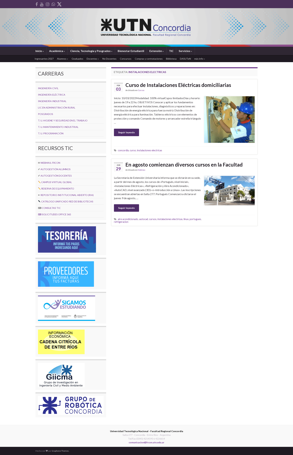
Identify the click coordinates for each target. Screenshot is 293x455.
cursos (153, 219)
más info (199, 58)
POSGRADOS (45, 114)
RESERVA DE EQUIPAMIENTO (57, 188)
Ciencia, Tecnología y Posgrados (90, 50)
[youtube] (42, 3)
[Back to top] (285, 447)
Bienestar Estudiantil (131, 50)
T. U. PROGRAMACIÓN (50, 133)
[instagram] (47, 3)
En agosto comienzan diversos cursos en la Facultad (184, 164)
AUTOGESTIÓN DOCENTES (56, 175)
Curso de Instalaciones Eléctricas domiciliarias (178, 85)
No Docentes (109, 58)
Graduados (77, 58)
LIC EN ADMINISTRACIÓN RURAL (56, 107)
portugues (195, 219)
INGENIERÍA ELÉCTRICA (51, 94)
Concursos (125, 58)
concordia (123, 150)
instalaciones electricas (149, 150)
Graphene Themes (60, 451)
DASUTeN (185, 58)
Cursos (141, 90)
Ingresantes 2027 (44, 58)
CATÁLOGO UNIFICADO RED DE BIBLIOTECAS (67, 201)
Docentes (92, 58)
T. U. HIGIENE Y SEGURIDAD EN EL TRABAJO (62, 120)
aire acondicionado (128, 219)
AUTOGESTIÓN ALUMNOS (56, 169)
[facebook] (36, 3)
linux (186, 219)
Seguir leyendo (126, 132)
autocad (143, 219)
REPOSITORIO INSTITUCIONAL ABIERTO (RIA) (67, 195)
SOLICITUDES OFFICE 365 (56, 214)
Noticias (141, 170)
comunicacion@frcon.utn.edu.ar (146, 442)
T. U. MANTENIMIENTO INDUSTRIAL (58, 126)
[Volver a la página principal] (146, 27)
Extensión (155, 50)
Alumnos (62, 58)
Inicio (39, 50)
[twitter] (59, 3)
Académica (56, 50)
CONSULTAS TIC (51, 207)
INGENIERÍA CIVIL (48, 88)
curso (133, 150)
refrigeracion (121, 221)
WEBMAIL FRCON (50, 162)
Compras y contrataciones (149, 58)
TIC (171, 50)
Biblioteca (171, 58)
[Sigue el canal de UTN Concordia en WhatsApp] (53, 3)
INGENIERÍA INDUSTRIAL (52, 101)
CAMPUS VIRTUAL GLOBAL (56, 182)
